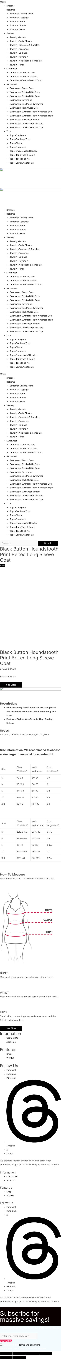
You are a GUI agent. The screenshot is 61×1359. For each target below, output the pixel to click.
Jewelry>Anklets (18, 37)
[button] (30, 2)
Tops (8, 131)
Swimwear (11, 84)
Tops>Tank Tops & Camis (22, 155)
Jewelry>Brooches (19, 49)
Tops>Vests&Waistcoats (22, 163)
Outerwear (11, 68)
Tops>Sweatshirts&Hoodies (23, 151)
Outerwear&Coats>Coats (22, 72)
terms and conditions (29, 1345)
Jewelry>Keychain (19, 57)
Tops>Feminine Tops (20, 139)
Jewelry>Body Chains (21, 41)
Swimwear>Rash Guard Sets (24, 108)
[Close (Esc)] (6, 1353)
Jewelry (10, 33)
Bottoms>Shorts (18, 25)
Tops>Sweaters (17, 147)
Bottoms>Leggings (19, 17)
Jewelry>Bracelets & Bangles (24, 45)
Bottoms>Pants (17, 21)
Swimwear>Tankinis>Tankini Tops (26, 127)
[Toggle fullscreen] (32, 1353)
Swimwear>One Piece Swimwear (26, 104)
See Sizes (11, 685)
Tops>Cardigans (18, 135)
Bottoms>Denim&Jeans (21, 13)
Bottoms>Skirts (17, 29)
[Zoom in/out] (45, 1353)
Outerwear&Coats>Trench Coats (26, 80)
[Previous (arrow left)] (6, 1357)
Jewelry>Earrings (18, 53)
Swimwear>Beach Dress (22, 88)
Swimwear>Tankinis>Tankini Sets (26, 123)
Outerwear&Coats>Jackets (23, 76)
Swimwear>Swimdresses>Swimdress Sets (31, 111)
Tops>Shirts (16, 143)
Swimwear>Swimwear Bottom (25, 119)
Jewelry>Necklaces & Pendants (26, 60)
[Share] (19, 1353)
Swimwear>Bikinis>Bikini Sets (25, 92)
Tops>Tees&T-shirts (20, 159)
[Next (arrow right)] (19, 1357)
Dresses (10, 5)
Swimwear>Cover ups (21, 100)
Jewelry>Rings (17, 64)
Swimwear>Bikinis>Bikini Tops (25, 96)
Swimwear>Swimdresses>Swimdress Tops (31, 115)
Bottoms (10, 9)
